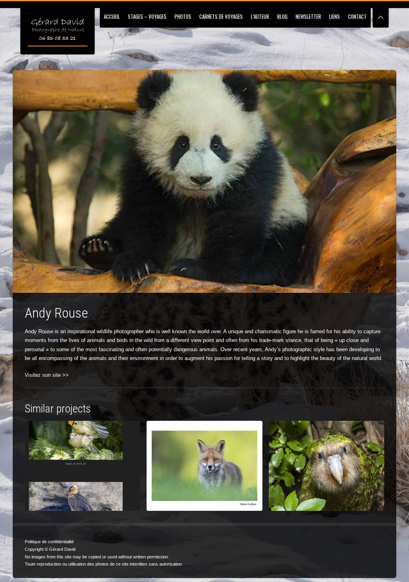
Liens (334, 16)
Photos (183, 16)
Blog (282, 16)
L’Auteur (260, 16)
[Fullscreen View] (381, 14)
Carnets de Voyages (221, 16)
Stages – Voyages (147, 16)
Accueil (112, 16)
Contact (357, 16)
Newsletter (308, 16)
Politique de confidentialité (49, 541)
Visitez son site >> (47, 375)
